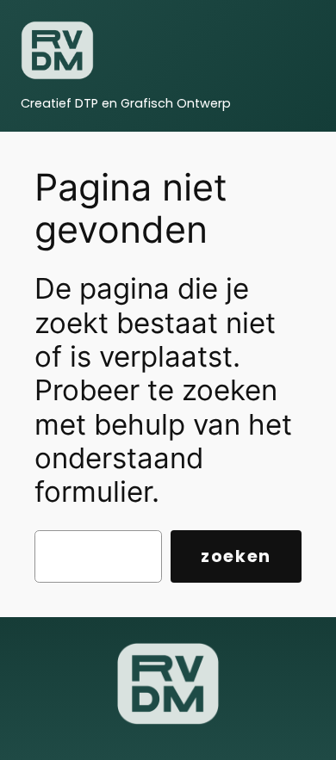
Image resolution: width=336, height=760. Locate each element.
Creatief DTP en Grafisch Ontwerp (126, 103)
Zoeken (236, 556)
